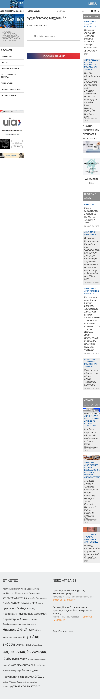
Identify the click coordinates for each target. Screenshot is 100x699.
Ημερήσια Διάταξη (16, 629)
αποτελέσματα (21, 665)
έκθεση (39, 645)
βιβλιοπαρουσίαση (40, 659)
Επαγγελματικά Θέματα (8, 76)
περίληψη (6, 682)
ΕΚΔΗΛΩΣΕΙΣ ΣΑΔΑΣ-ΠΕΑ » (89, 136)
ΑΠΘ (33, 664)
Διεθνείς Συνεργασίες (11, 89)
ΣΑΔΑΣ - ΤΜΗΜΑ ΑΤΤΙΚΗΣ (26, 686)
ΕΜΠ (13, 603)
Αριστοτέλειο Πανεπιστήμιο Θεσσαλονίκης (21, 589)
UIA (31, 629)
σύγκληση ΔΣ (19, 597)
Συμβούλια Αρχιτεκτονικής (37, 598)
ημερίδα (17, 624)
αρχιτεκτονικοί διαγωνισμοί (12, 671)
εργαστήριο (8, 665)
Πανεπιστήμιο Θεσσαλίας (32, 613)
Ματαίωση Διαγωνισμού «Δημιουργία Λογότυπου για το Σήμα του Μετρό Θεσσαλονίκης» (91, 438)
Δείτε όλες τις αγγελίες (63, 631)
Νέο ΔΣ (40, 603)
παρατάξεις (32, 682)
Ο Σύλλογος (6, 50)
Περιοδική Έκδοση (10, 68)
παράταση (9, 619)
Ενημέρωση (6, 56)
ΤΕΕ (13, 593)
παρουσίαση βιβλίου (28, 624)
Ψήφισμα (12, 682)
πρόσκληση (8, 686)
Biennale (31, 659)
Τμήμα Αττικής (22, 682)
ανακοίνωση (19, 658)
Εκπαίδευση (6, 83)
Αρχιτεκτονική (8, 95)
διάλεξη (6, 603)
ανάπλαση (41, 665)
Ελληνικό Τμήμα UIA (25, 645)
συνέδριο (19, 619)
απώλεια (7, 593)
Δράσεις (4, 62)
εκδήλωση (38, 676)
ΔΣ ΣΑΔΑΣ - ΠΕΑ (27, 603)
